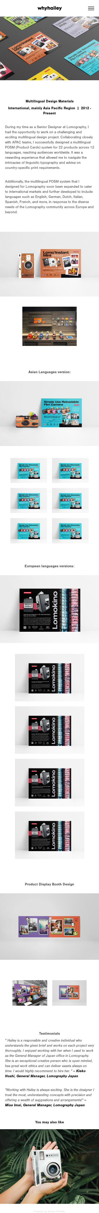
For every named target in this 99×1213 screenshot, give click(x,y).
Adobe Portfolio (56, 1211)
